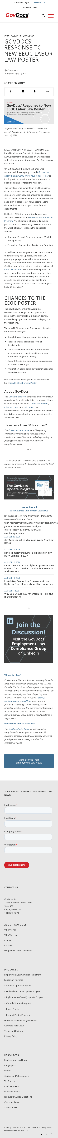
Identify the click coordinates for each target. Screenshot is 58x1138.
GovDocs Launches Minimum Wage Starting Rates (28, 541)
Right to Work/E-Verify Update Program (25, 997)
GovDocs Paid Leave (14, 1025)
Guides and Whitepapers (16, 1075)
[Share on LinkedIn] (35, 91)
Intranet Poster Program (18, 1014)
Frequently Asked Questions (18, 950)
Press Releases (12, 1091)
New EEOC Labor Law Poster (23, 382)
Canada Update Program (18, 1003)
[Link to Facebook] (51, 1134)
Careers (8, 945)
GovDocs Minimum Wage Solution (20, 1020)
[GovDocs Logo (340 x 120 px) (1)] (24, 16)
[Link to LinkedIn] (41, 1134)
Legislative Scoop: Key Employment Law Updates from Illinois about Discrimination (28, 582)
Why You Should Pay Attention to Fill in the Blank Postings (28, 595)
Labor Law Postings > (14, 979)
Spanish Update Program (18, 985)
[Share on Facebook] (11, 91)
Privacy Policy (11, 1036)
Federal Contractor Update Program (23, 991)
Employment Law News (15, 1060)
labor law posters (12, 269)
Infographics (10, 1065)
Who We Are (10, 929)
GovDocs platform (17, 396)
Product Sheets (11, 1086)
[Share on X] (23, 91)
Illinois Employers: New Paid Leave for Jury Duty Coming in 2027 (28, 554)
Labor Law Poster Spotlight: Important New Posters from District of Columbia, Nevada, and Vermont (29, 568)
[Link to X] (46, 1134)
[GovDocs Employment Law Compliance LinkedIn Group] (28, 662)
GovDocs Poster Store (18, 728)
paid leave (29, 407)
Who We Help (11, 934)
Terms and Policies (13, 1031)
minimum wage (11, 407)
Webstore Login (30, 7)
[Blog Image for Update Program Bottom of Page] (29, 498)
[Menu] (49, 16)
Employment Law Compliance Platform (23, 974)
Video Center (10, 1107)
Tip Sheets (9, 1081)
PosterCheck (12, 1009)
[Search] (42, 16)
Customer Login (22, 2)
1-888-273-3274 (11, 912)
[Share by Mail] (47, 91)
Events (7, 940)
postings (41, 697)
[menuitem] (21, 2)
